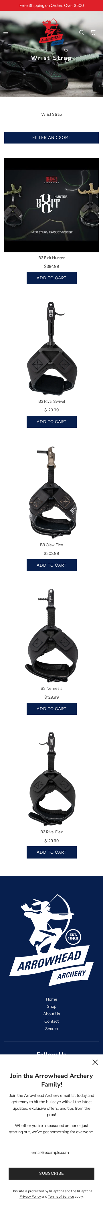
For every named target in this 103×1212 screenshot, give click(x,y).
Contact (51, 1021)
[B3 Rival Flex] (51, 779)
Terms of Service (61, 1196)
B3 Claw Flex (51, 544)
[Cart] (93, 32)
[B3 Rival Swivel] (51, 348)
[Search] (81, 32)
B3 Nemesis (51, 688)
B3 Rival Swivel (51, 401)
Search (51, 1028)
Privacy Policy (30, 1196)
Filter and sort (51, 137)
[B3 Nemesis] (51, 635)
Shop (51, 1006)
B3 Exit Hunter (51, 257)
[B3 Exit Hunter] (51, 205)
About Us (51, 1013)
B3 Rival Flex (51, 831)
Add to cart (52, 277)
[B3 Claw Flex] (51, 492)
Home (51, 999)
